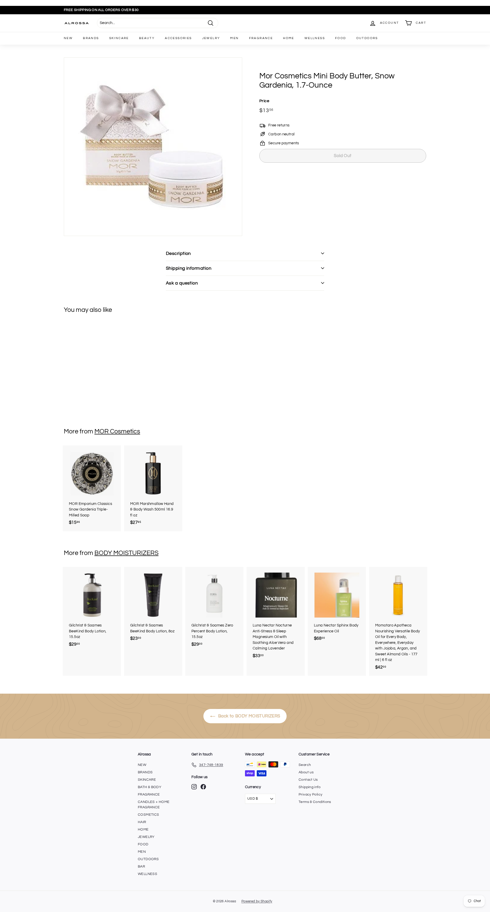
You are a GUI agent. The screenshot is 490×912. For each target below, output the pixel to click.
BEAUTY (147, 38)
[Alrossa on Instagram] (194, 786)
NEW (68, 38)
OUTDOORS (367, 38)
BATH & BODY (149, 787)
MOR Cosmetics (117, 431)
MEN (234, 38)
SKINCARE (119, 38)
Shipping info (310, 787)
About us (306, 772)
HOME (288, 38)
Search (305, 765)
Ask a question (182, 283)
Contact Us (308, 779)
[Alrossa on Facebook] (203, 786)
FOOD (340, 38)
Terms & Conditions (315, 802)
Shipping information (188, 268)
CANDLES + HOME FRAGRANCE (153, 804)
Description (178, 253)
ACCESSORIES (178, 38)
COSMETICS (148, 814)
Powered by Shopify (256, 901)
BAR (141, 866)
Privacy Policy (310, 794)
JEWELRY (211, 38)
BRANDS (91, 38)
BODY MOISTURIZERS (126, 553)
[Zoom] (153, 147)
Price (264, 101)
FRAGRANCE (261, 38)
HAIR (142, 822)
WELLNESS (314, 38)
